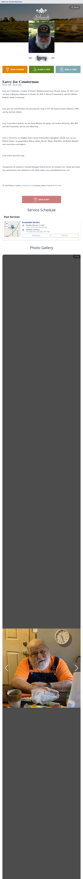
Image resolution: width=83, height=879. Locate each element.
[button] (12, 227)
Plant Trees (65, 236)
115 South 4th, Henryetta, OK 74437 (38, 232)
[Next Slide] (76, 668)
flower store (57, 185)
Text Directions (36, 236)
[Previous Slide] (6, 668)
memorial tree (27, 185)
